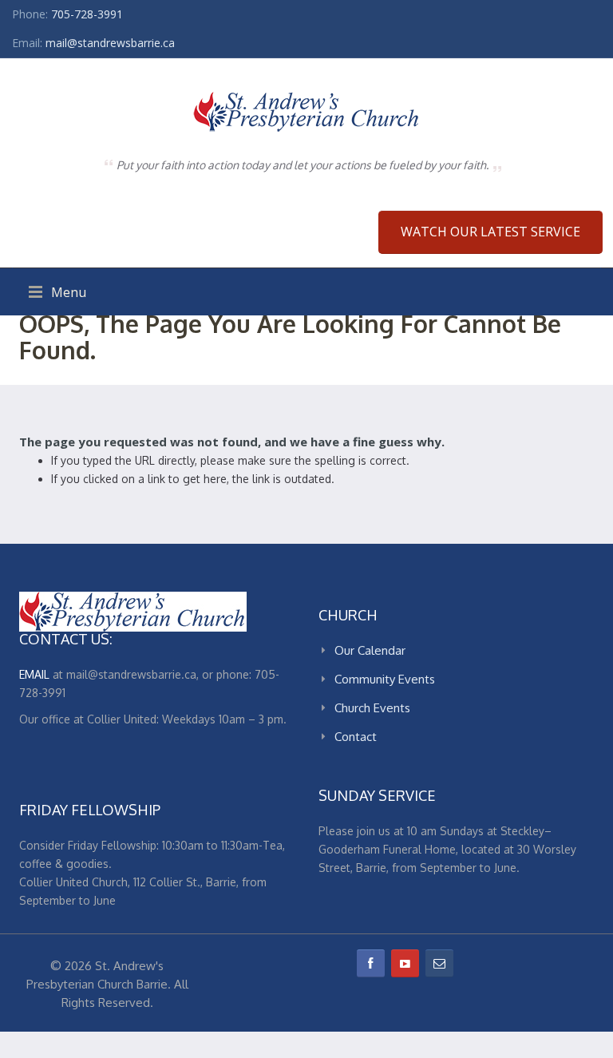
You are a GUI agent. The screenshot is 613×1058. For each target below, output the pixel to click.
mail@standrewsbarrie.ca (110, 42)
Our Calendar (369, 650)
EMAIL (34, 674)
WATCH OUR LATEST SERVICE (490, 231)
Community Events (384, 679)
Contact (355, 736)
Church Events (372, 707)
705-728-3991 (87, 14)
